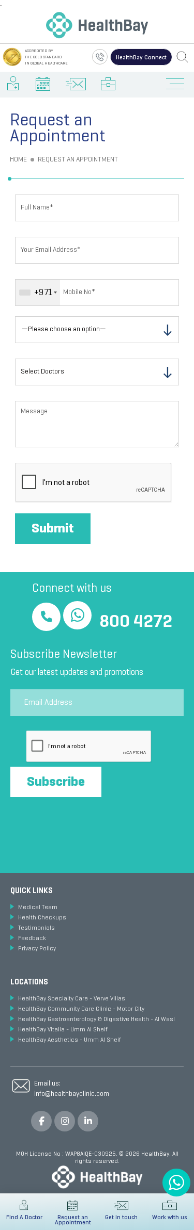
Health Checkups (42, 917)
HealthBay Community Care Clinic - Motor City (81, 1009)
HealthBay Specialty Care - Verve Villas (71, 998)
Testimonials (36, 928)
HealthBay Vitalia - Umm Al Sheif (63, 1029)
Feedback (32, 938)
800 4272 (135, 622)
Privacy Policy (37, 948)
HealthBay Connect (141, 57)
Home (18, 159)
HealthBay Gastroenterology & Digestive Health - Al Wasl (96, 1019)
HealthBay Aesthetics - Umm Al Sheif (69, 1040)
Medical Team (37, 907)
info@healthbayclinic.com (71, 1094)
